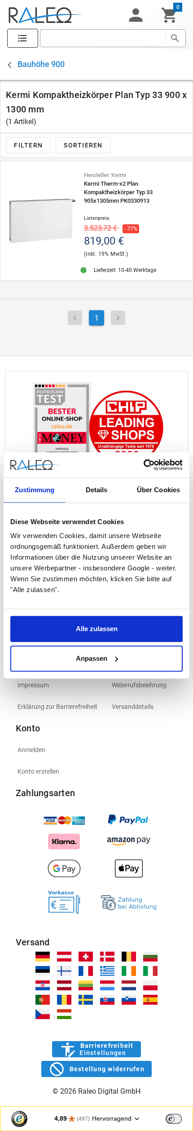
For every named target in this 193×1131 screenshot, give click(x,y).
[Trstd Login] (179, 1118)
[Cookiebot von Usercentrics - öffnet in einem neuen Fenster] (143, 465)
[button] (135, 15)
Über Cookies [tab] (158, 490)
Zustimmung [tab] (35, 490)
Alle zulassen (97, 628)
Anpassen (91, 658)
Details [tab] (97, 490)
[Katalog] (22, 38)
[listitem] (57, 685)
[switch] (174, 1119)
